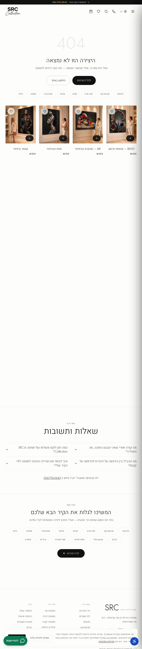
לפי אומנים (84, 616)
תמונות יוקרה (48, 622)
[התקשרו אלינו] (113, 11)
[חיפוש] (106, 11)
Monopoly (98, 539)
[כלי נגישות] (134, 641)
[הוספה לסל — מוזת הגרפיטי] (63, 138)
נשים (75, 94)
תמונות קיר (49, 610)
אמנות (33, 94)
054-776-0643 (59, 2)
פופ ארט (89, 94)
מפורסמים (79, 539)
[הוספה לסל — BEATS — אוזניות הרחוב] (130, 138)
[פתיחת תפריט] (132, 11)
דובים (114, 539)
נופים (62, 94)
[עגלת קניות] (90, 11)
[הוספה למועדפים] (111, 111)
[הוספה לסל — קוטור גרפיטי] (29, 138)
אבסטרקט (105, 94)
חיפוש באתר (58, 80)
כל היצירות (84, 610)
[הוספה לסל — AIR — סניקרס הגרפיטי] (97, 138)
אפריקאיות (60, 539)
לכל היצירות (84, 80)
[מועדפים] (98, 11)
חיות (21, 94)
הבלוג (29, 627)
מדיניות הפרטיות (106, 641)
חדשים (120, 94)
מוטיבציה (48, 94)
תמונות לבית (49, 616)
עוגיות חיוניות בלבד (39, 637)
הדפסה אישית (25, 616)
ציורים (43, 539)
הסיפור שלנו (26, 610)
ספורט (28, 539)
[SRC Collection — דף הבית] (13, 11)
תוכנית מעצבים (24, 622)
